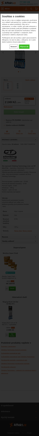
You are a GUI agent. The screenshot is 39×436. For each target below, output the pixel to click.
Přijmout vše (24, 46)
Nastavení (14, 46)
